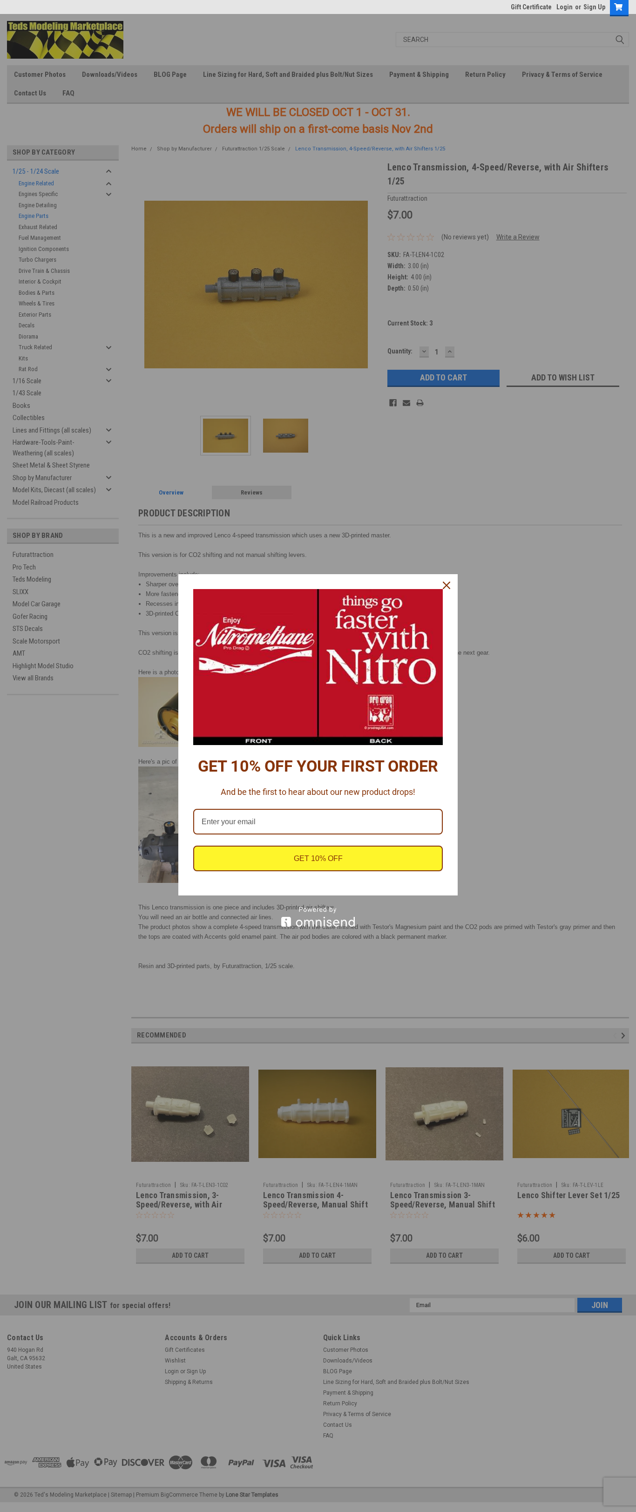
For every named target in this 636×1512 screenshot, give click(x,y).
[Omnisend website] (318, 916)
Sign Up (594, 7)
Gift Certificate (531, 7)
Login (564, 7)
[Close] (446, 585)
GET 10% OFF (318, 858)
